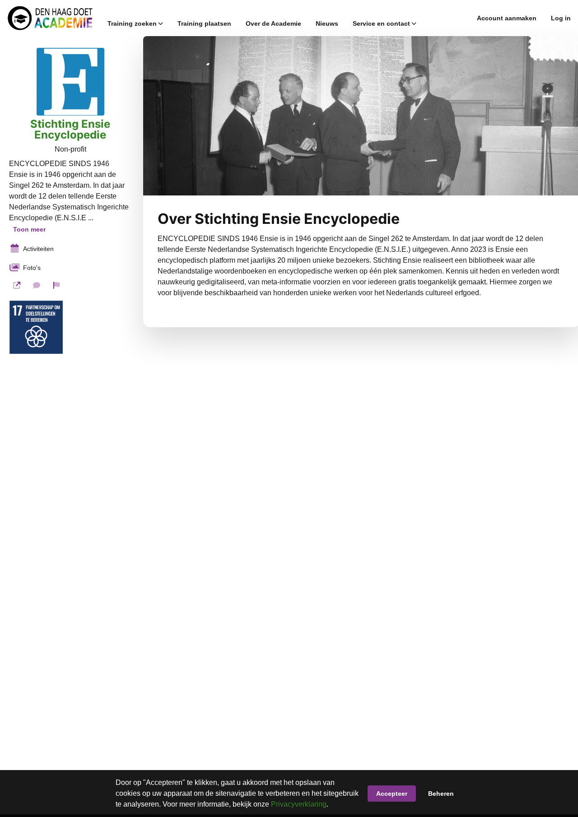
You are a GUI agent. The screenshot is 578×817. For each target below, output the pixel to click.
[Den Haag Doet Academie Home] (50, 18)
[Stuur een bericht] (36, 285)
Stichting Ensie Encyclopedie (70, 129)
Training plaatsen (204, 23)
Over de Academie (273, 23)
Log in (561, 18)
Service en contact (381, 23)
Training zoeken (132, 23)
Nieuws (327, 23)
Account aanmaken (506, 18)
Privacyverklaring (298, 804)
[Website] (16, 285)
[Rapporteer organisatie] (56, 285)
